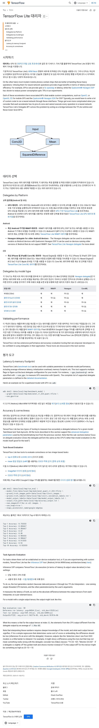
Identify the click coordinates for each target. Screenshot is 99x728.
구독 (28, 717)
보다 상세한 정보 (62, 404)
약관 (4, 712)
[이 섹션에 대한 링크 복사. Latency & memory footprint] (37, 361)
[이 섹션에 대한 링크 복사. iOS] (8, 251)
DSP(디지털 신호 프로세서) (28, 64)
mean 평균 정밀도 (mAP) (18, 461)
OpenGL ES (7, 98)
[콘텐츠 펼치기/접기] (17, 23)
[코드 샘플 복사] (94, 388)
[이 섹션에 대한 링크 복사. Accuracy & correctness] (32, 410)
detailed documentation (37, 378)
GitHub (5, 695)
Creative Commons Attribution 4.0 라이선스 (47, 666)
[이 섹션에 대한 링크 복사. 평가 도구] (16, 355)
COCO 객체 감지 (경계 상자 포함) (51, 461)
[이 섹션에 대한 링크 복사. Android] (12, 223)
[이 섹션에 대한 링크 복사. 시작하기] (16, 57)
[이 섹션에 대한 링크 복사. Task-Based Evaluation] (25, 447)
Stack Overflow (57, 695)
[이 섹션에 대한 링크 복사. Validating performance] (31, 318)
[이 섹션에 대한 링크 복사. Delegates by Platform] (30, 195)
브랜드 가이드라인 (57, 699)
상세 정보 (31, 471)
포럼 (4, 691)
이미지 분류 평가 (67, 480)
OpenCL (84, 95)
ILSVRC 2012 (26, 457)
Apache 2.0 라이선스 (10, 669)
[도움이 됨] (90, 10)
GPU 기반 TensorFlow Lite (67, 211)
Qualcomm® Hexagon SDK (44, 98)
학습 (4, 10)
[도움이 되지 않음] (94, 10)
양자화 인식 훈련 (10, 311)
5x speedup (49, 88)
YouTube (6, 703)
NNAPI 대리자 (33, 329)
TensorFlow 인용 (57, 703)
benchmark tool (24, 366)
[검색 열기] (69, 2)
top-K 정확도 (13, 457)
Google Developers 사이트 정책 (57, 669)
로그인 (93, 3)
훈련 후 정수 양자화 (11, 307)
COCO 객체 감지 (14, 475)
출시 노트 (54, 691)
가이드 (11, 10)
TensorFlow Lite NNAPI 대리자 (53, 234)
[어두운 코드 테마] (90, 388)
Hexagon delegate (82, 276)
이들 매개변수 (28, 579)
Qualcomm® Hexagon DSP (83, 88)
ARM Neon (32, 71)
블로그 (5, 687)
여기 (53, 404)
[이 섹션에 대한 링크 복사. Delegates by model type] (33, 271)
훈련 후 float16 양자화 (12, 298)
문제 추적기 (55, 687)
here (89, 562)
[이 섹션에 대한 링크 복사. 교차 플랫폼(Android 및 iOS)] (29, 200)
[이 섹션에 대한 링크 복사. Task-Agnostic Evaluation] (27, 554)
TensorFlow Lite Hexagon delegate (66, 244)
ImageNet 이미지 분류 (17, 471)
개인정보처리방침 (14, 712)
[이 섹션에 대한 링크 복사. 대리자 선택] (19, 176)
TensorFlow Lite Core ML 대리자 (21, 264)
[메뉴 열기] (3, 3)
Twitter (5, 699)
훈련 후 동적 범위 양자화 (12, 302)
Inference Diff (37, 562)
